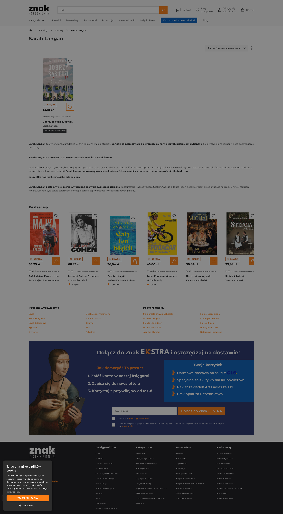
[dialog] (27, 486)
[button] (28, 505)
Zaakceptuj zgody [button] (28, 498)
